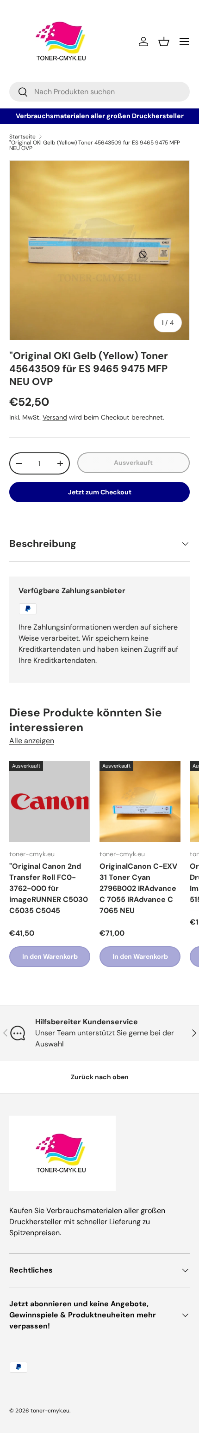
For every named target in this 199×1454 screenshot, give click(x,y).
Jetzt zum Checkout (99, 492)
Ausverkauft (133, 462)
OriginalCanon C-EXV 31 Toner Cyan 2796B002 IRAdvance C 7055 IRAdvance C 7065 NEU (138, 888)
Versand (55, 417)
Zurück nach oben (100, 1077)
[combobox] (99, 92)
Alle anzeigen (31, 740)
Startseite (22, 136)
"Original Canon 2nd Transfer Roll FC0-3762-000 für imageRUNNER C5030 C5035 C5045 (48, 888)
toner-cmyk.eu (50, 1410)
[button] (164, 41)
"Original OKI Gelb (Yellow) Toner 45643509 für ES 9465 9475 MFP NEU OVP (94, 145)
